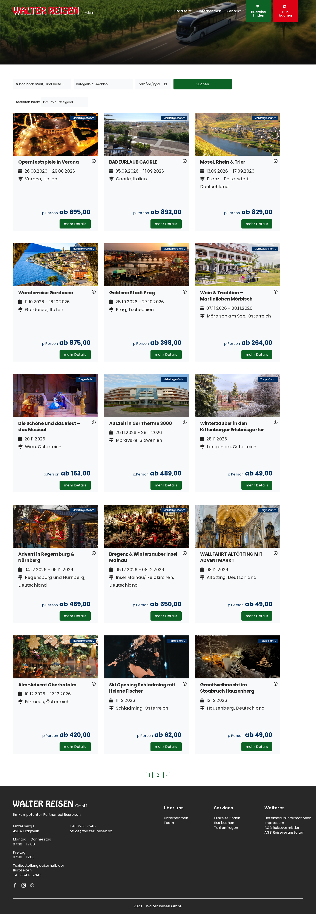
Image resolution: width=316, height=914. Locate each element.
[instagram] (23, 885)
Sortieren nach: (28, 102)
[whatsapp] (32, 885)
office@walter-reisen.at (91, 831)
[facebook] (15, 885)
